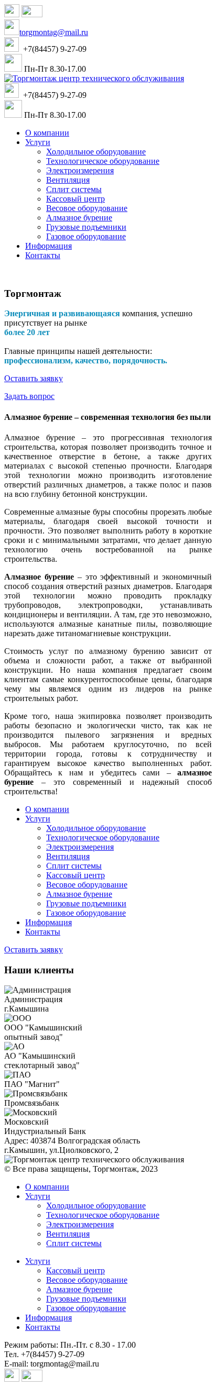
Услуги (37, 1196)
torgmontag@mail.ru (53, 32)
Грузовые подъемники (86, 1298)
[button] (37, 142)
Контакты (42, 1327)
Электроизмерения (80, 1224)
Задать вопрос (29, 396)
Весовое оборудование (86, 1279)
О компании (47, 1186)
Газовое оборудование (86, 1308)
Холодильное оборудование (96, 1205)
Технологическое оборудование (102, 1215)
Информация (48, 1317)
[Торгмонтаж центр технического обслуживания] (94, 78)
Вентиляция (68, 1233)
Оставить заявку (33, 378)
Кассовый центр (75, 1270)
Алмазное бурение (79, 1289)
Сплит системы (74, 1243)
